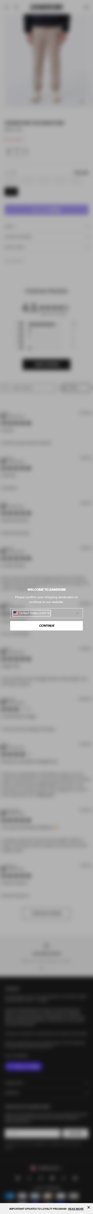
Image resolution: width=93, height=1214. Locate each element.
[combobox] (31, 613)
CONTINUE (46, 625)
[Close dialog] (88, 1207)
